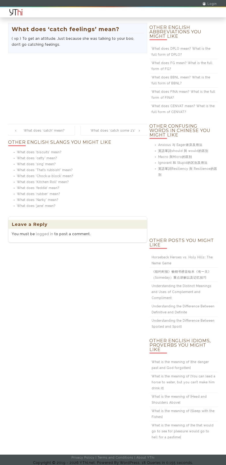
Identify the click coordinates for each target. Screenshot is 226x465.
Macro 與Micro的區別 (175, 157)
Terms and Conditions (115, 457)
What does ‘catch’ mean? (44, 130)
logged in (44, 234)
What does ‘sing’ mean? (36, 164)
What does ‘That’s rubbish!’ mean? (45, 170)
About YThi (145, 457)
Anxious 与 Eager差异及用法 (180, 145)
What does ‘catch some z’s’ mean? (113, 133)
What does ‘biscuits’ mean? (39, 152)
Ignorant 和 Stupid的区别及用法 (182, 162)
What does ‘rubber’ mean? (38, 194)
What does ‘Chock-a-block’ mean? (45, 176)
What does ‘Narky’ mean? (37, 200)
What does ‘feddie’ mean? (38, 188)
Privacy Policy (83, 457)
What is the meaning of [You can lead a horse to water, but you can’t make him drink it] (183, 382)
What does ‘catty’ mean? (37, 158)
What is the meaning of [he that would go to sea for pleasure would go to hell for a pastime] (183, 431)
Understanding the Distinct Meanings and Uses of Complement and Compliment (181, 292)
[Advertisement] (77, 86)
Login (212, 4)
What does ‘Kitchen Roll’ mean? (43, 182)
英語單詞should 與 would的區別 (183, 151)
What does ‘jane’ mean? (36, 206)
